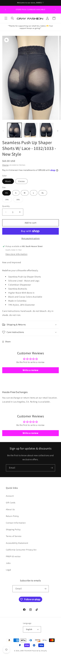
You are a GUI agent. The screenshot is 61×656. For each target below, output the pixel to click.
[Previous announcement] (5, 9)
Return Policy (12, 516)
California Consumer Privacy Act (21, 549)
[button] (6, 18)
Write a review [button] (30, 370)
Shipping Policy (13, 529)
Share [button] (8, 341)
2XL (8, 200)
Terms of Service (13, 536)
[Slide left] (3, 131)
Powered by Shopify (39, 651)
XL (43, 193)
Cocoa (21, 181)
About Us (10, 509)
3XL (19, 200)
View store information (16, 254)
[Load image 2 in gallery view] (30, 130)
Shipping (5, 165)
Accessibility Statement (17, 543)
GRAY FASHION (25, 651)
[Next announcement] (55, 9)
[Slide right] (57, 131)
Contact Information (16, 522)
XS (6, 193)
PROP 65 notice (13, 556)
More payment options (30, 238)
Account (10, 496)
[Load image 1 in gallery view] (14, 130)
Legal (8, 569)
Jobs (8, 563)
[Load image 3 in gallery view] (46, 130)
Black (8, 181)
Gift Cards (10, 502)
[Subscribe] (51, 467)
